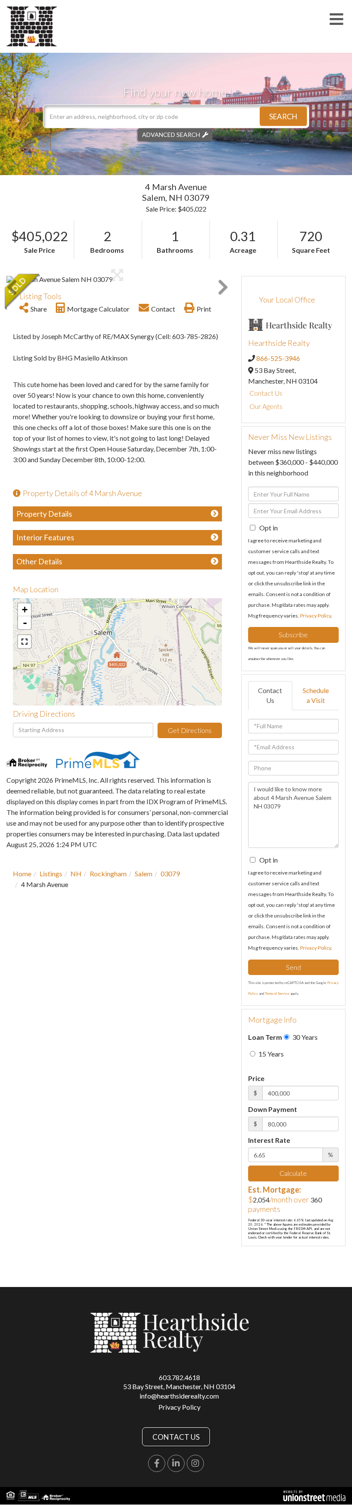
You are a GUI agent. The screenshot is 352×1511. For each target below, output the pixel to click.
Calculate (293, 1173)
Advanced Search (171, 134)
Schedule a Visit (316, 695)
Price (256, 1078)
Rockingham (108, 873)
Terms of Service (277, 993)
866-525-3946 (278, 358)
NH (76, 873)
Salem (143, 873)
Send (293, 967)
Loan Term (265, 1037)
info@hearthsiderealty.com (179, 1396)
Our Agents (265, 406)
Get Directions (190, 730)
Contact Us (265, 393)
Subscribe (293, 634)
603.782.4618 (179, 1377)
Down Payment (272, 1109)
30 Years (304, 1037)
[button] (283, 116)
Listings (50, 873)
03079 (170, 873)
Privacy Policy (315, 615)
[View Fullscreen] (24, 641)
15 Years (270, 1054)
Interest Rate (269, 1140)
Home (22, 873)
